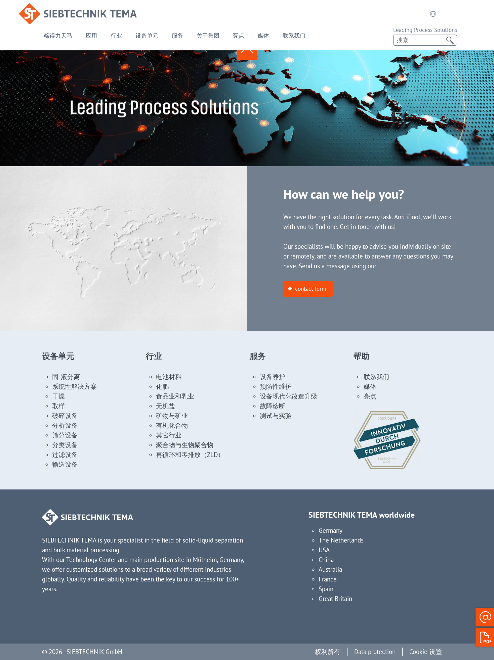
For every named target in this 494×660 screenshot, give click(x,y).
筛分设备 (65, 435)
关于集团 (208, 35)
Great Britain (335, 599)
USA (324, 550)
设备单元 (146, 35)
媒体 (263, 35)
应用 (91, 35)
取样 (58, 406)
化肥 (162, 386)
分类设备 (65, 445)
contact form (310, 288)
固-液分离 (66, 377)
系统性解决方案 (74, 386)
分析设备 (65, 425)
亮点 (238, 35)
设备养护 (272, 377)
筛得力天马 (58, 35)
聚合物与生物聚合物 (184, 445)
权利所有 (327, 652)
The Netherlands (341, 540)
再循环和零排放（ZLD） (190, 455)
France (328, 579)
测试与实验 (276, 416)
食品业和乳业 (175, 396)
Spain (326, 589)
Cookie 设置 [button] (425, 652)
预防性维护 (276, 386)
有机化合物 (172, 425)
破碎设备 (65, 416)
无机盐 (165, 406)
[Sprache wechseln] (433, 14)
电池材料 (168, 377)
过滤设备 (65, 455)
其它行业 (168, 435)
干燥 (58, 396)
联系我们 (294, 35)
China (326, 560)
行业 (116, 35)
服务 (177, 35)
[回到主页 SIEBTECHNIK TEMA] (78, 8)
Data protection (375, 652)
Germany (330, 530)
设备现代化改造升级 (288, 396)
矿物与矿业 (172, 416)
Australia (330, 569)
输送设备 (65, 464)
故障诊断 (272, 406)
